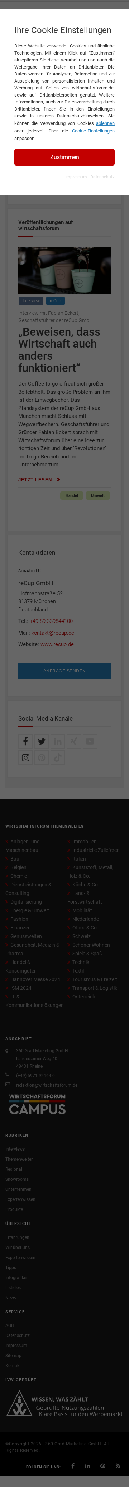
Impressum (76, 177)
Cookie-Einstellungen (93, 131)
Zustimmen (64, 157)
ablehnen (105, 123)
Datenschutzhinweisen (80, 115)
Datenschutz (102, 177)
